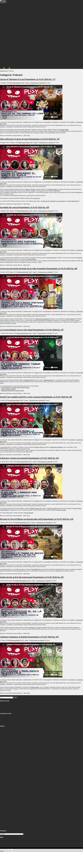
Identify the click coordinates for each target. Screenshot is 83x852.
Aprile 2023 (6, 791)
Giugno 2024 (6, 769)
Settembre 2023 (7, 783)
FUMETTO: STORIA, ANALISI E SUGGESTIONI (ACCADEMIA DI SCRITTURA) (29, 720)
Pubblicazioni (7, 48)
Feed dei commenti (8, 845)
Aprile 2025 (6, 754)
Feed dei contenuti (8, 843)
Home (5, 5)
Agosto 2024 (7, 766)
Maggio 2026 (7, 734)
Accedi (5, 842)
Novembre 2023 (7, 780)
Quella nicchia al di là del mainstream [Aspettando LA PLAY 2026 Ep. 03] (31, 577)
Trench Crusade (61, 510)
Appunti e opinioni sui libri (13, 10)
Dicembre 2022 (7, 797)
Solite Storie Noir (11, 53)
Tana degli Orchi (51, 257)
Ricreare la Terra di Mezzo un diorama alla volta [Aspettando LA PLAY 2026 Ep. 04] (36, 519)
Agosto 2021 (7, 821)
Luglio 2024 (6, 768)
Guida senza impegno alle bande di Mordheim (19, 17)
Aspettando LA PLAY (12, 46)
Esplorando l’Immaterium (13, 27)
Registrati (6, 840)
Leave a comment (40, 83)
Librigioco (9, 37)
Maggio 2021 (7, 826)
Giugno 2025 (6, 751)
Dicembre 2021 (7, 815)
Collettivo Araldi (63, 129)
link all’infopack (28, 513)
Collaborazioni (10, 30)
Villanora (11, 83)
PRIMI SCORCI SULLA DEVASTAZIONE (14, 707)
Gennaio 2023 (7, 795)
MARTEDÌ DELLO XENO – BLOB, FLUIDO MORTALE (22, 718)
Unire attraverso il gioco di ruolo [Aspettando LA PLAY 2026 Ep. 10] (29, 139)
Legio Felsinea (69, 319)
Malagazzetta (48, 380)
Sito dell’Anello (35, 569)
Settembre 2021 (7, 820)
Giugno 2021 (6, 824)
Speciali (8, 28)
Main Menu (3, 2)
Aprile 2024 (6, 772)
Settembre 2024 (7, 764)
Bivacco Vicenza (30, 189)
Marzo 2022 (6, 810)
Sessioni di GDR (11, 36)
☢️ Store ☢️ (6, 68)
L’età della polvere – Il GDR (14, 51)
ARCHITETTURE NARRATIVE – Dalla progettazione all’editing (23, 62)
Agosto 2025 (7, 748)
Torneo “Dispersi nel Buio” (8, 389)
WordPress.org (7, 846)
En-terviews (9, 22)
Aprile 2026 (6, 735)
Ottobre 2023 (7, 781)
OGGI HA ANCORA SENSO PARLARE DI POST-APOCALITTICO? (27, 717)
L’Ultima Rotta (10, 57)
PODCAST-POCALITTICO (13, 43)
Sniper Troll (38, 508)
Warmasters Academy (57, 447)
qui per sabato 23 (61, 201)
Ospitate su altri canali (12, 40)
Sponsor (5, 66)
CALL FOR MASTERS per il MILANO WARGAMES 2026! (19, 709)
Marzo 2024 (6, 774)
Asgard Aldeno (32, 259)
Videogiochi (9, 39)
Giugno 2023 (6, 787)
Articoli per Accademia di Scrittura (16, 13)
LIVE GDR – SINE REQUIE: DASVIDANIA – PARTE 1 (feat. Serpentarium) (23, 710)
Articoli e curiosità (11, 11)
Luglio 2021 (6, 823)
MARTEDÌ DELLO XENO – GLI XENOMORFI (20, 723)
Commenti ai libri (11, 23)
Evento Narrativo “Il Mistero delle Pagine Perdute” (15, 387)
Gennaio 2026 (7, 740)
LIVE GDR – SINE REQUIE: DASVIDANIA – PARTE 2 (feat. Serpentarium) (23, 705)
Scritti (5, 8)
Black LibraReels (11, 20)
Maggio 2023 (7, 789)
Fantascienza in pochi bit (13, 25)
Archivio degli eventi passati (14, 65)
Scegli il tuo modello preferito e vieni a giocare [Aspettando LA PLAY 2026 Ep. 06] (36, 397)
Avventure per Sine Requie (13, 54)
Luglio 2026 (6, 731)
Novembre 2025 (7, 743)
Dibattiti (8, 34)
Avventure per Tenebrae (13, 56)
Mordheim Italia (28, 380)
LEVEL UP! (9, 59)
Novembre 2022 (7, 798)
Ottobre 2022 (7, 800)
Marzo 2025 (6, 755)
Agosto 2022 (7, 803)
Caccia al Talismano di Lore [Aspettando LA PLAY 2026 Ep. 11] (27, 79)
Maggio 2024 (7, 771)
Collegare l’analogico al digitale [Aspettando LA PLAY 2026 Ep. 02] (29, 637)
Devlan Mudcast (11, 45)
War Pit (37, 122)
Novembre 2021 (7, 817)
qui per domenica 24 (73, 201)
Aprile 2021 (6, 827)
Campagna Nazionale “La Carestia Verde (12, 390)
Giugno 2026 (6, 732)
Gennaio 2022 (7, 813)
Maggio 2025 (7, 752)
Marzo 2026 (6, 737)
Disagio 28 (32, 627)
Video (5, 14)
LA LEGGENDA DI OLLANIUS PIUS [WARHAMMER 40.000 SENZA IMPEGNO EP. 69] (26, 704)
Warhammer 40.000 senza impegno (16, 16)
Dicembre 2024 (7, 760)
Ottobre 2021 (7, 818)
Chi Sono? (6, 7)
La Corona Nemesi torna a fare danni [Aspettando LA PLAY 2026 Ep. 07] (31, 330)
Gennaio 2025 (7, 758)
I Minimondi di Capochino (42, 319)
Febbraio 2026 (7, 738)
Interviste (9, 33)
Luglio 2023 (6, 786)
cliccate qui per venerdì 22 (48, 201)
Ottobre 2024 (7, 763)
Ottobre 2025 (7, 745)
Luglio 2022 (6, 804)
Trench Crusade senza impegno (15, 19)
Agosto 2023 (7, 784)
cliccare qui (36, 198)
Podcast (5, 42)
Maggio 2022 (7, 807)
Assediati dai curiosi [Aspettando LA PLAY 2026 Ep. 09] (24, 207)
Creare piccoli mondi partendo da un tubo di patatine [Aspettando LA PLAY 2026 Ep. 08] (38, 268)
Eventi (5, 60)
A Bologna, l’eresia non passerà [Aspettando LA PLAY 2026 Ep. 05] (29, 458)
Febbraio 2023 (7, 794)
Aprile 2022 (6, 809)
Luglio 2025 (6, 749)
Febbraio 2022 (7, 812)
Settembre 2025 (7, 746)
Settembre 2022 (7, 801)
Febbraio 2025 (7, 757)
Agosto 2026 (7, 729)
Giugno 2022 (6, 806)
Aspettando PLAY (19, 83)
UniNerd (32, 508)
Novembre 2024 (7, 761)
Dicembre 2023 (7, 778)
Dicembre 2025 (7, 741)
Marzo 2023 (6, 792)
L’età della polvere (11, 49)
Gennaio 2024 (7, 777)
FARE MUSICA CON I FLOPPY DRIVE (18, 721)
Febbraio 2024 (7, 775)
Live (4, 31)
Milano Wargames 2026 (13, 63)
